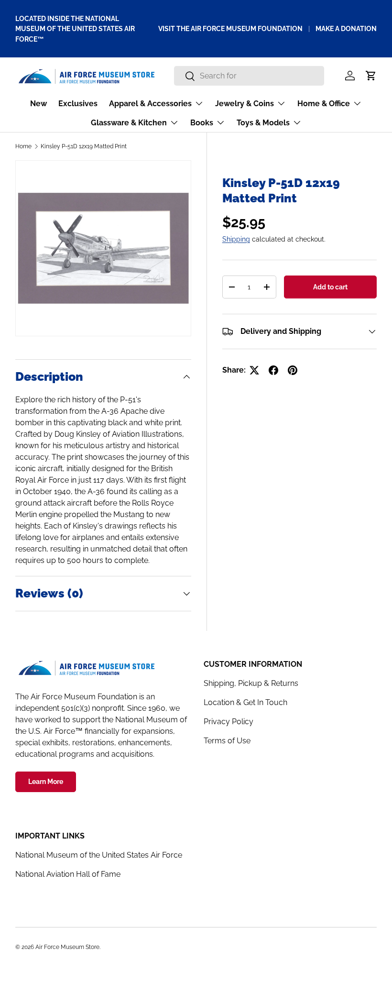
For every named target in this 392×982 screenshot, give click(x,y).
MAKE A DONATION (346, 28)
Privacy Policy (228, 721)
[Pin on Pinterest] (292, 370)
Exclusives (78, 103)
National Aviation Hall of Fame (67, 874)
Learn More (45, 781)
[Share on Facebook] (273, 370)
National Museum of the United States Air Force (98, 855)
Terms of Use (227, 740)
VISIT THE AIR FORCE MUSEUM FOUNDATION (230, 28)
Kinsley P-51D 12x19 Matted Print (84, 146)
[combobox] (249, 76)
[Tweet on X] (254, 370)
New (38, 103)
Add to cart (330, 287)
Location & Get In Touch (245, 702)
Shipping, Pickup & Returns (251, 683)
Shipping (236, 239)
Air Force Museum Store (67, 947)
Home (23, 146)
